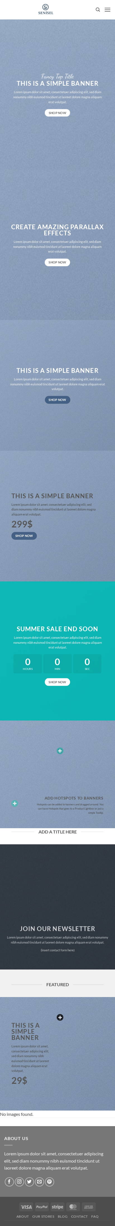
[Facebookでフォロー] (9, 1181)
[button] (107, 9)
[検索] (98, 9)
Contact (79, 1216)
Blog (63, 1216)
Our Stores (43, 1216)
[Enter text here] (60, 1017)
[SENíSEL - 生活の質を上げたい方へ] (45, 9)
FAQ (95, 1216)
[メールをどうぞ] (39, 1181)
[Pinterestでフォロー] (49, 1181)
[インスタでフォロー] (19, 1181)
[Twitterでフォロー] (29, 1181)
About (22, 1216)
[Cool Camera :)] (14, 803)
